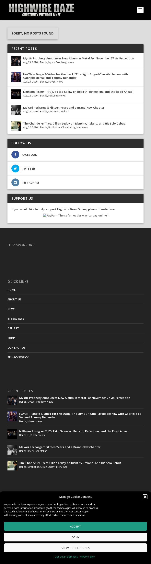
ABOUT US (14, 299)
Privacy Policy (87, 556)
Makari (64, 111)
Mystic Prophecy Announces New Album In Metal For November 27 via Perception (78, 58)
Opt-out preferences (66, 556)
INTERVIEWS (15, 318)
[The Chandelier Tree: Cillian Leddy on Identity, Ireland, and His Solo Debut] (16, 126)
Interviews (59, 95)
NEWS (11, 309)
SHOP (11, 338)
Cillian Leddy (68, 127)
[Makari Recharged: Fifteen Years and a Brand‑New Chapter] (16, 110)
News (71, 62)
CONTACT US (16, 347)
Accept (75, 526)
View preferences (76, 548)
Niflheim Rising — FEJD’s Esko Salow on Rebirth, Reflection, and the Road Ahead (78, 92)
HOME (11, 290)
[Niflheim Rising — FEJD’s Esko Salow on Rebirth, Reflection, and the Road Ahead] (16, 94)
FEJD (50, 95)
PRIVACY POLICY (18, 357)
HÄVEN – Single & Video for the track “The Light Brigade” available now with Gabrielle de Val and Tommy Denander (75, 76)
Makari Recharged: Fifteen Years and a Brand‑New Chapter (63, 107)
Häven (51, 81)
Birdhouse (54, 127)
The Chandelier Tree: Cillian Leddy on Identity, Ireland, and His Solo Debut (74, 123)
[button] (145, 497)
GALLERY (13, 328)
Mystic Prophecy (57, 62)
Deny (75, 537)
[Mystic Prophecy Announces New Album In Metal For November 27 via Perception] (16, 61)
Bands (43, 62)
